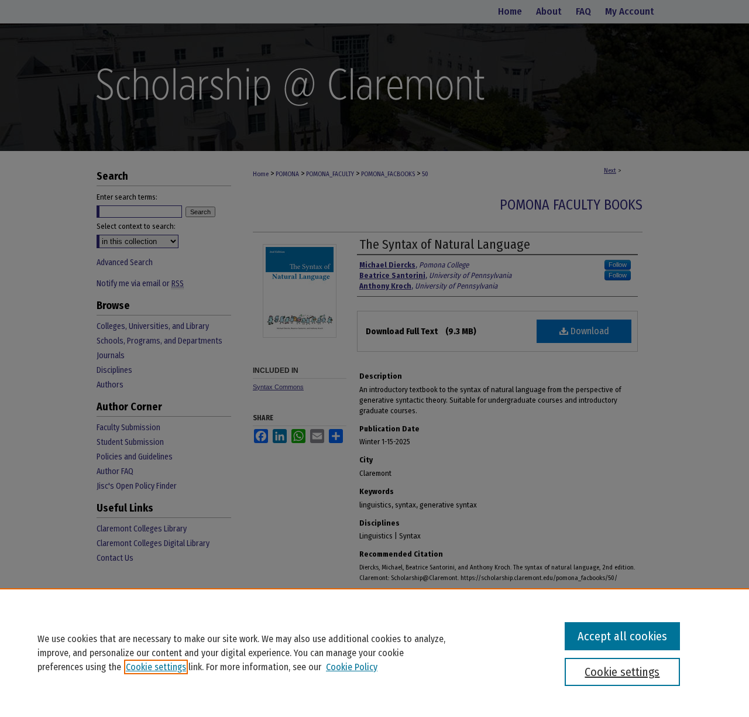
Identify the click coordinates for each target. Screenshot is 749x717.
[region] (374, 652)
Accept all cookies (622, 636)
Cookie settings (156, 667)
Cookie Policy (351, 667)
